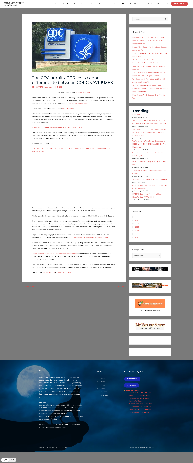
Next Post (121, 287)
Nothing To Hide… (139, 44)
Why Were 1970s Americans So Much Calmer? (150, 179)
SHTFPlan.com (67, 109)
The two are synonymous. (78, 103)
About (142, 4)
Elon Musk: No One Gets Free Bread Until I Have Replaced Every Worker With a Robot (140, 395)
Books (93, 4)
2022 (137, 230)
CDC (33, 87)
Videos (116, 4)
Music (124, 4)
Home (57, 4)
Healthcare (48, 87)
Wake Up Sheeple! (14, 3)
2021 (137, 234)
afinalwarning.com (83, 93)
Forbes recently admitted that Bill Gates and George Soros (54, 254)
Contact (151, 4)
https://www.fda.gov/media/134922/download (91, 238)
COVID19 (39, 87)
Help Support (162, 4)
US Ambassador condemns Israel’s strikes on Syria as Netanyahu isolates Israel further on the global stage (149, 132)
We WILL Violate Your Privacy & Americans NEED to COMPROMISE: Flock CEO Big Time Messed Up (149, 144)
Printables (133, 4)
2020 (137, 237)
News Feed (67, 4)
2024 (137, 224)
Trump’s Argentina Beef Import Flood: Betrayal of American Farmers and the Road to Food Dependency (150, 88)
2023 (137, 227)
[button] (179, 4)
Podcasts (84, 4)
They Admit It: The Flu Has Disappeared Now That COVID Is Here (57, 127)
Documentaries (105, 4)
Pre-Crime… (136, 114)
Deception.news (64, 272)
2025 (137, 220)
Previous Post (28, 287)
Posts (76, 4)
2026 (137, 217)
